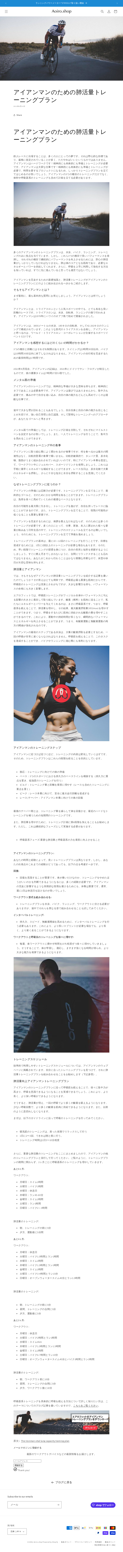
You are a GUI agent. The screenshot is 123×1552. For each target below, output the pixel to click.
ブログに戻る (63, 1482)
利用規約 (98, 1542)
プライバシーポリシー (83, 1542)
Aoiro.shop (38, 1542)
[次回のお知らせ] (117, 3)
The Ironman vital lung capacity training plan (45, 1441)
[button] (6, 11)
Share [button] (19, 115)
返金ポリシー (66, 1542)
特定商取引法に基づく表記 (105, 1545)
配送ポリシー (110, 1542)
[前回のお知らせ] (6, 3)
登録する (18, 1465)
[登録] (58, 1504)
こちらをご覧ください (85, 1405)
